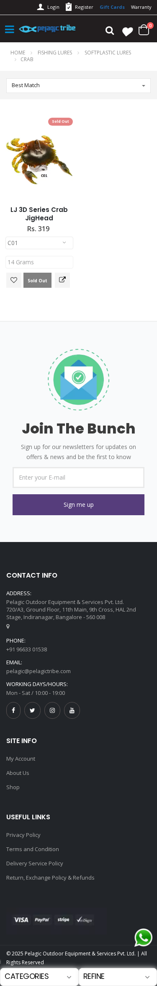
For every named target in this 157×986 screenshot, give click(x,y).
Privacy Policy (23, 835)
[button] (78, 504)
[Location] (7, 626)
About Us (17, 773)
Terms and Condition (32, 849)
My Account (20, 758)
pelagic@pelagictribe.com (38, 671)
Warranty (141, 7)
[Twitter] (32, 710)
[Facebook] (13, 710)
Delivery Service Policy (34, 863)
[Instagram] (52, 710)
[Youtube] (72, 710)
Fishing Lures (55, 52)
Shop (13, 787)
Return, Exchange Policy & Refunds (50, 877)
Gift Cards (112, 7)
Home (17, 52)
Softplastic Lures (108, 52)
